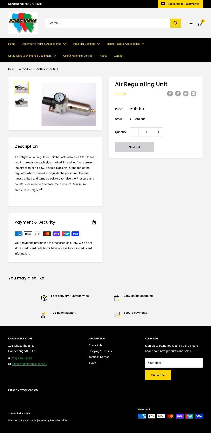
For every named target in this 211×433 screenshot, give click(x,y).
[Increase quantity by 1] (158, 132)
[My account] (191, 23)
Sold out (134, 147)
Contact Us (95, 345)
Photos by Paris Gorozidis (52, 420)
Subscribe (158, 375)
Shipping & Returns (100, 351)
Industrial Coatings (84, 43)
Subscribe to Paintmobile (183, 3)
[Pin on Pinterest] (178, 93)
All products (25, 69)
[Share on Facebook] (170, 93)
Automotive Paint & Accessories (41, 43)
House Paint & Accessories (123, 43)
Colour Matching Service (78, 55)
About (103, 55)
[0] (199, 23)
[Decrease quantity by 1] (134, 132)
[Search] (175, 23)
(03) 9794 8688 (22, 358)
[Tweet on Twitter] (186, 93)
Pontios (120, 94)
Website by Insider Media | (23, 420)
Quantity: (121, 132)
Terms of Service (99, 356)
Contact (118, 55)
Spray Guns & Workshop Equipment (30, 55)
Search (93, 362)
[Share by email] (193, 93)
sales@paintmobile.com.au (29, 363)
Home (11, 43)
